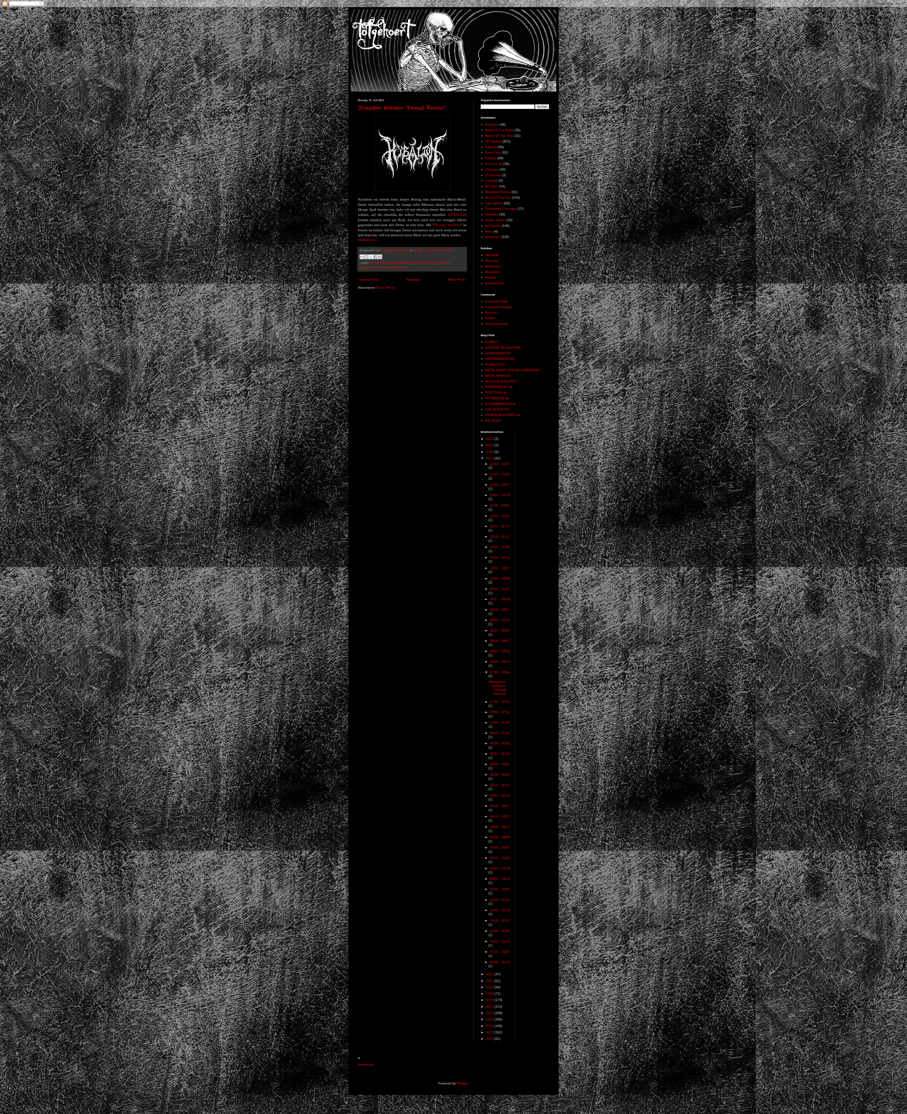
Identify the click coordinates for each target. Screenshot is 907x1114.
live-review (493, 226)
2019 (490, 993)
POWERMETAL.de (499, 387)
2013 (490, 1032)
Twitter (490, 318)
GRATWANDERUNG (500, 359)
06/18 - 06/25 (500, 743)
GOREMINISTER (497, 353)
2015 (490, 1019)
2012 (490, 1039)
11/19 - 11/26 (499, 516)
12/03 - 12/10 (500, 495)
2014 (490, 1026)
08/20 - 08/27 (500, 641)
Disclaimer (493, 272)
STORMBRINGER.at (500, 404)
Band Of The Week (499, 130)
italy (433, 263)
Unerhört (491, 214)
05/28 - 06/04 (500, 774)
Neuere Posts (369, 279)
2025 (490, 445)
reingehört (366, 267)
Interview (491, 169)
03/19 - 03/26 (500, 858)
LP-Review (493, 175)
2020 (490, 987)
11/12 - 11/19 (499, 526)
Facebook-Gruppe (498, 307)
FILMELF (492, 342)
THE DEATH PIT (497, 409)
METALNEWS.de (497, 376)
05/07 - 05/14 (500, 795)
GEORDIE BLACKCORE (503, 347)
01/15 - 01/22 (500, 952)
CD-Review (493, 141)
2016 (490, 1013)
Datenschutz (494, 283)
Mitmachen (493, 266)
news (489, 231)
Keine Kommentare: (439, 250)
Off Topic (491, 186)
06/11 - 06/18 (499, 754)
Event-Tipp (493, 152)
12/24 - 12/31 (500, 464)
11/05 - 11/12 (499, 536)
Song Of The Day (498, 197)
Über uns (492, 260)
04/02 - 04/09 (500, 837)
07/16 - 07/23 (500, 702)
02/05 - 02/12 (500, 920)
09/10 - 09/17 (500, 609)
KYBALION (457, 215)
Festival (490, 158)
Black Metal (421, 263)
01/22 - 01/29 (500, 941)
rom (377, 267)
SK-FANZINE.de (497, 398)
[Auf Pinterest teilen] (379, 256)
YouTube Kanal (496, 324)
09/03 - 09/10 (500, 620)
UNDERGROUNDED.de (502, 415)
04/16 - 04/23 (500, 816)
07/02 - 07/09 (500, 722)
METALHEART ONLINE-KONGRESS (512, 370)
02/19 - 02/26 (500, 900)
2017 (490, 1006)
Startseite (413, 279)
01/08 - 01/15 (500, 962)
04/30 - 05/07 (500, 806)
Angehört (492, 124)
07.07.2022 (378, 263)
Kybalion (444, 263)
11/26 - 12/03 (499, 505)
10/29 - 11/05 (499, 547)
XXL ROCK (493, 420)
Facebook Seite (496, 301)
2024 (490, 452)
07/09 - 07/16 (500, 712)
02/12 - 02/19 (500, 910)
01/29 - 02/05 (500, 931)
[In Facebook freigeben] (375, 256)
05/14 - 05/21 (500, 785)
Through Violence (447, 225)
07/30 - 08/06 (500, 672)
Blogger (462, 1083)
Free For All (493, 164)
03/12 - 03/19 (500, 868)
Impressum (366, 1064)
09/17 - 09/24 (500, 599)
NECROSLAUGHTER (501, 381)
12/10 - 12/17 (500, 484)
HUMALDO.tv (495, 364)
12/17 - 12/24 (500, 474)
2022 (391, 263)
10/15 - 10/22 (500, 568)
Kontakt (490, 277)
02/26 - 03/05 (500, 889)
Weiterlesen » (368, 240)
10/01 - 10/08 (500, 578)
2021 (490, 981)
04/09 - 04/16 (500, 827)
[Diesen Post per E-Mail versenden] (361, 256)
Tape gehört (494, 203)
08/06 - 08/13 (500, 661)
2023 (490, 458)
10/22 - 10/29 (500, 557)
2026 (490, 439)
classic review (495, 220)
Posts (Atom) (385, 287)
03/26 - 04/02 (500, 847)
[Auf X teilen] (370, 256)
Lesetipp (491, 180)
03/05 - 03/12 (500, 879)
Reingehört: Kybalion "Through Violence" (402, 108)
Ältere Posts (456, 279)
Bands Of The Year (499, 136)
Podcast (491, 312)
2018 (490, 1000)
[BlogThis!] (366, 256)
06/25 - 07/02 (500, 733)
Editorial (491, 147)
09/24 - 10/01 (500, 589)
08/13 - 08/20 (500, 651)
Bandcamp (403, 263)
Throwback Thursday (501, 209)
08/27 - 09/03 (500, 630)
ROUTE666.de (496, 392)
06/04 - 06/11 (499, 764)
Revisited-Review (498, 192)
